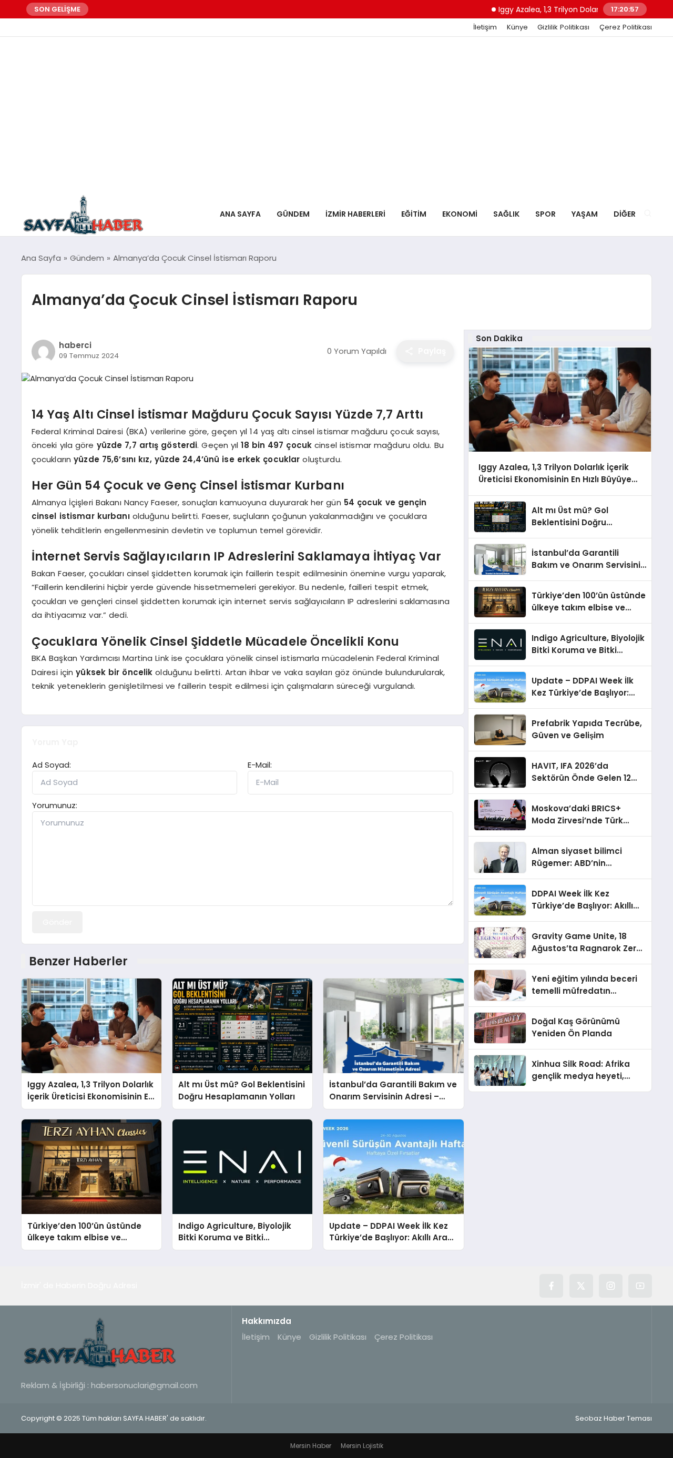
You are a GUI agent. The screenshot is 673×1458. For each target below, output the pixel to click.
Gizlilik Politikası (563, 27)
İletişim (485, 27)
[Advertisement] (336, 115)
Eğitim (413, 214)
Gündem (293, 214)
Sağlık (506, 214)
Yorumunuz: (54, 805)
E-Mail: (260, 764)
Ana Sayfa (240, 214)
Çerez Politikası (625, 27)
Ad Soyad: (51, 764)
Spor (545, 214)
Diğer (625, 214)
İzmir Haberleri (355, 214)
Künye (517, 27)
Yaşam (585, 214)
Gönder (57, 921)
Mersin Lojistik (362, 1445)
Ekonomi (459, 214)
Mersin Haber (310, 1445)
